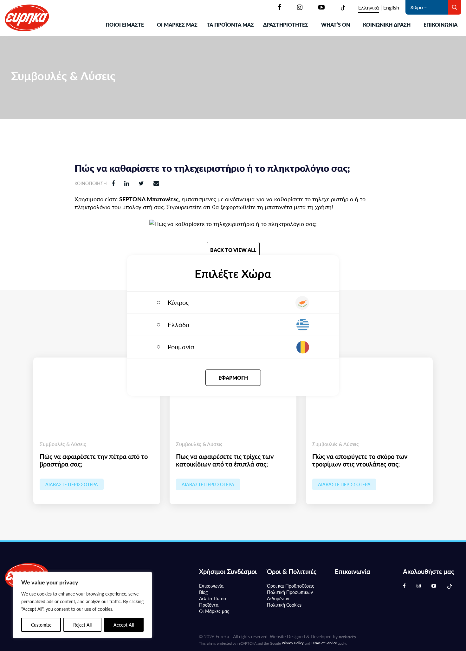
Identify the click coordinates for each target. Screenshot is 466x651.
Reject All (82, 625)
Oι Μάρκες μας (214, 611)
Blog (203, 592)
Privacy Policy (293, 643)
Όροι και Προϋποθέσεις (290, 586)
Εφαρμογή (233, 377)
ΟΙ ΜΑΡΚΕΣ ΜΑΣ (177, 24)
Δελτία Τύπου (212, 598)
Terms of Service (324, 643)
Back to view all (233, 250)
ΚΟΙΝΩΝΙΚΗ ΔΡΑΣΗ (387, 24)
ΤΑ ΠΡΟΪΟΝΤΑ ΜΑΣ (230, 24)
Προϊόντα (208, 605)
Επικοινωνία (440, 24)
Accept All (123, 625)
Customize (41, 625)
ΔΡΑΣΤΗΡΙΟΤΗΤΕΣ (285, 24)
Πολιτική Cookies (284, 605)
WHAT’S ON (335, 24)
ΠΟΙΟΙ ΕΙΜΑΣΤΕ (125, 24)
